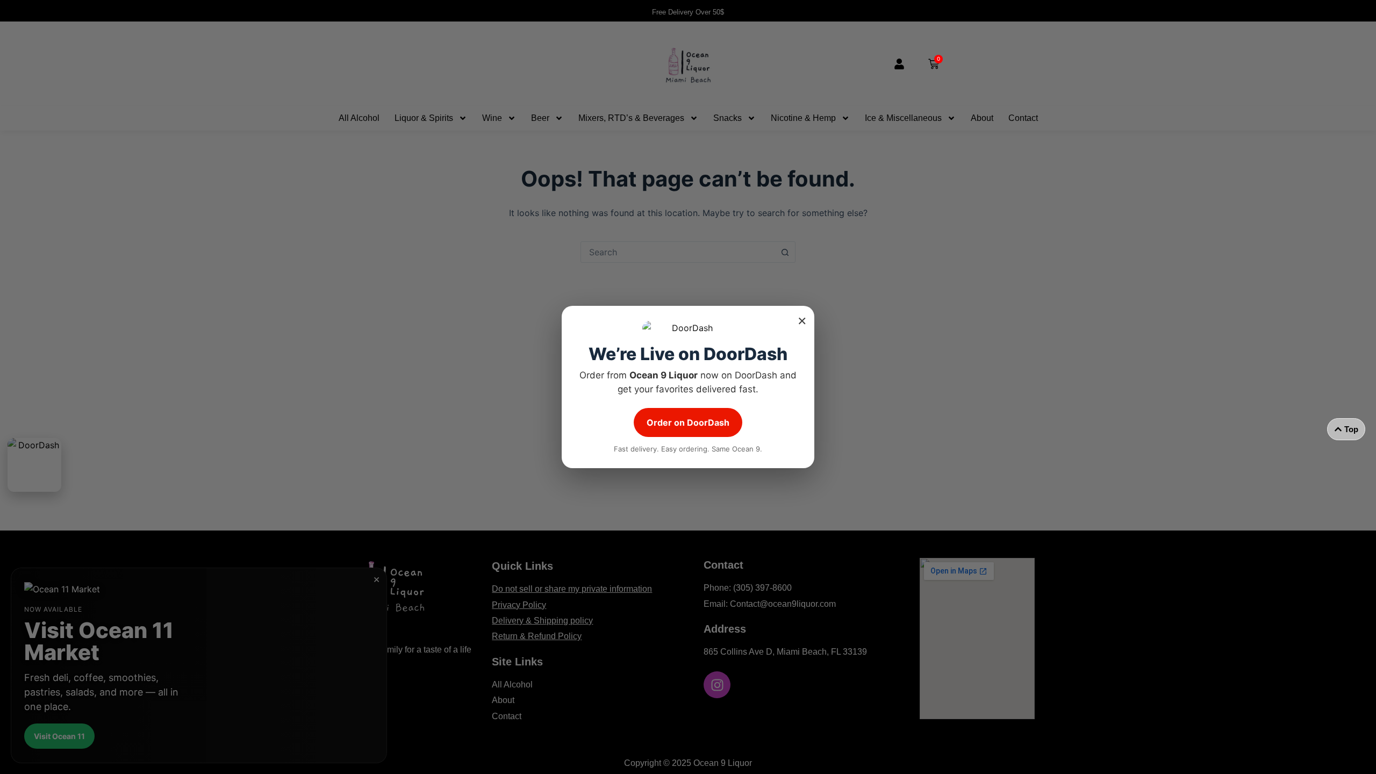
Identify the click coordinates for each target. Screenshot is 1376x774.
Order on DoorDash (688, 422)
